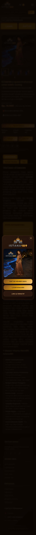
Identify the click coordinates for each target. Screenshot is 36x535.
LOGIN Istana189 (18, 287)
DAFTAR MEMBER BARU (18, 281)
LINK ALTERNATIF (18, 294)
